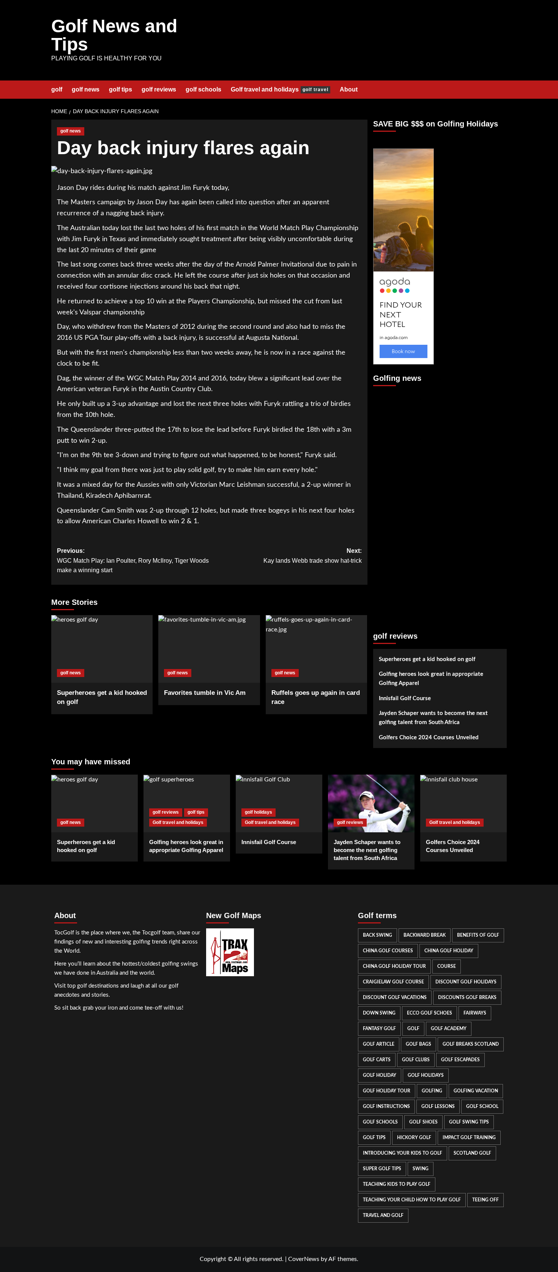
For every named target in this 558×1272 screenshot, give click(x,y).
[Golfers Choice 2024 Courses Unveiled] (463, 803)
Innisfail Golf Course (405, 698)
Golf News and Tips (114, 35)
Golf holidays (426, 1075)
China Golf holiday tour (394, 966)
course (446, 966)
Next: (312, 556)
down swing (379, 1013)
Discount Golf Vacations (395, 997)
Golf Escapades (460, 1059)
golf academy (449, 1028)
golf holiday (379, 1075)
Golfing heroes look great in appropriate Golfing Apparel (431, 678)
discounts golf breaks (467, 997)
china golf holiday (448, 950)
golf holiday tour (386, 1091)
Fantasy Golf (379, 1028)
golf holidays (258, 812)
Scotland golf (472, 1153)
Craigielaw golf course (393, 982)
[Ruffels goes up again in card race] (316, 649)
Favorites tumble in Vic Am (205, 692)
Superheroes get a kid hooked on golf (427, 659)
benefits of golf (478, 935)
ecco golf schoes (429, 1013)
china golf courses (388, 950)
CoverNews (303, 1259)
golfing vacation (476, 1091)
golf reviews (159, 89)
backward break (425, 935)
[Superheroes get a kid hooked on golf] (102, 649)
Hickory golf (414, 1137)
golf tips (120, 89)
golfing (432, 1091)
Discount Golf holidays (466, 982)
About (349, 89)
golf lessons (438, 1106)
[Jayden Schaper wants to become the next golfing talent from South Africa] (371, 803)
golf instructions (386, 1106)
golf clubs (416, 1059)
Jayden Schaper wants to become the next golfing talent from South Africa (433, 717)
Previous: (133, 560)
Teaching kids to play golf (396, 1184)
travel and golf (383, 1215)
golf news (85, 89)
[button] (502, 89)
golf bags (418, 1044)
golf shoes (423, 1122)
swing (421, 1168)
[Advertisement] (403, 505)
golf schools (203, 89)
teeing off (485, 1200)
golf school (482, 1106)
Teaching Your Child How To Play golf (412, 1200)
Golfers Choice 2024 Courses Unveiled (429, 737)
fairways (474, 1013)
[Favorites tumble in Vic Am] (209, 649)
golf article (378, 1044)
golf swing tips (469, 1122)
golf (56, 89)
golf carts (377, 1059)
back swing (377, 935)
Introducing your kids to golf (402, 1153)
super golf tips (382, 1168)
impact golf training (469, 1137)
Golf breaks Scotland (471, 1044)
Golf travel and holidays (279, 89)
